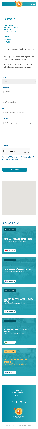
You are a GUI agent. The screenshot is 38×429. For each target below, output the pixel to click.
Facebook (7, 36)
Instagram (7, 39)
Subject (5, 108)
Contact (19, 390)
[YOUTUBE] (21, 402)
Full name (5, 87)
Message (5, 119)
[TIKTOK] (25, 402)
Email (4, 98)
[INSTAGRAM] (17, 402)
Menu (33, 4)
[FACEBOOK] (12, 402)
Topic (4, 77)
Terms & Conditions (19, 393)
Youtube (7, 42)
